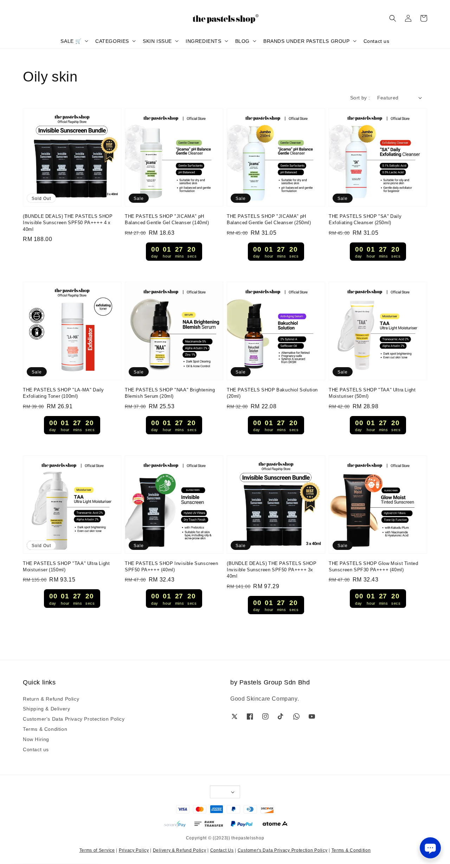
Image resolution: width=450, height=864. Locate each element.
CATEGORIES (112, 41)
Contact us (377, 40)
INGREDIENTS (203, 41)
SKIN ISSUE (157, 41)
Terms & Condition (45, 728)
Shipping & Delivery (46, 708)
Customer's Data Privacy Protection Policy (74, 718)
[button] (392, 18)
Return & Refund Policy (51, 698)
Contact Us (222, 850)
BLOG (242, 41)
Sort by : (360, 97)
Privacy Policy (134, 850)
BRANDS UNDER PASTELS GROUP (306, 41)
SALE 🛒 (71, 41)
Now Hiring (36, 738)
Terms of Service (97, 850)
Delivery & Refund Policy (179, 850)
